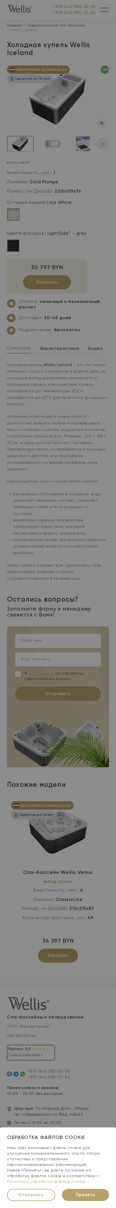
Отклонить (31, 1195)
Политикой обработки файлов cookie (46, 1182)
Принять (85, 1195)
